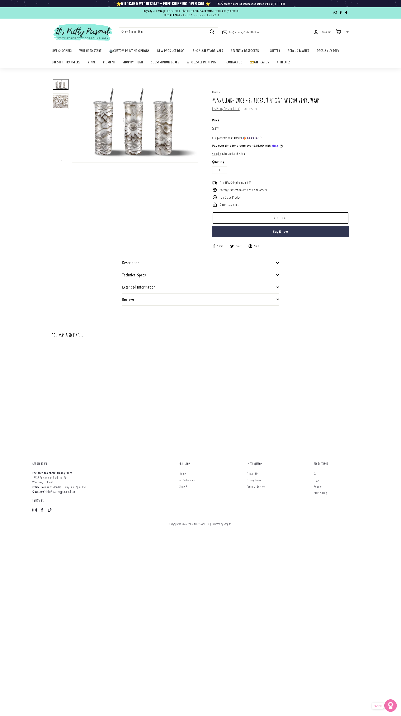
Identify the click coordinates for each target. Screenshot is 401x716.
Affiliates (284, 62)
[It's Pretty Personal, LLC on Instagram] (34, 509)
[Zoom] (135, 121)
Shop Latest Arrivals (208, 50)
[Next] (60, 159)
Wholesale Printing (201, 62)
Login (317, 480)
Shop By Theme (133, 62)
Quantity (218, 161)
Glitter (275, 50)
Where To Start (90, 50)
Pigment (109, 62)
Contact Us (234, 62)
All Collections (187, 480)
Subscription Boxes (165, 62)
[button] (280, 138)
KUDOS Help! (321, 493)
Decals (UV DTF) (328, 50)
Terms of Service (256, 486)
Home (215, 92)
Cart (316, 473)
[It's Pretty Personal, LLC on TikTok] (49, 509)
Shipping (216, 154)
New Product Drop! (171, 50)
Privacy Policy (254, 480)
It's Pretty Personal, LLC (226, 108)
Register (318, 486)
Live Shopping (62, 50)
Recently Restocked (245, 50)
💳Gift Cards (259, 62)
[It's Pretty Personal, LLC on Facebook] (42, 509)
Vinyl (92, 62)
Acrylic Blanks (298, 50)
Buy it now (280, 231)
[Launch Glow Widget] (390, 705)
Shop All (183, 486)
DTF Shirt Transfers (66, 62)
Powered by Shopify (221, 524)
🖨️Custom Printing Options (129, 50)
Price (215, 120)
